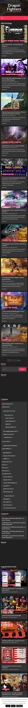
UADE (4, 115)
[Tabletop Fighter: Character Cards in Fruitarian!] (14, 655)
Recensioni (5, 470)
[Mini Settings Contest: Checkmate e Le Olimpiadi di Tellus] (14, 332)
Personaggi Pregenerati (9, 431)
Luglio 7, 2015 (12, 247)
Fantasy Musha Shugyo (9, 482)
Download (5, 40)
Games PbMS (5, 448)
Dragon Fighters (14, 7)
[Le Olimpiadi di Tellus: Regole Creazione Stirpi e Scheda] (14, 267)
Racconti (4, 467)
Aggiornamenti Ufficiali (9, 445)
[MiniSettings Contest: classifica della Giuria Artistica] (14, 199)
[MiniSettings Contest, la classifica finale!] (14, 135)
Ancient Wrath (7, 476)
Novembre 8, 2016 (13, 48)
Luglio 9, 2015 (12, 213)
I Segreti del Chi (6, 461)
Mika (4, 281)
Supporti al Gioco (7, 434)
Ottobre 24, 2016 (13, 81)
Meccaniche (5, 273)
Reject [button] (13, 706)
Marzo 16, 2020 (13, 642)
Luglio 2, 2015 (9, 281)
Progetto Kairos (15, 74)
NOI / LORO (16, 40)
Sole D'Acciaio (7, 505)
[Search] (25, 18)
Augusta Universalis (8, 455)
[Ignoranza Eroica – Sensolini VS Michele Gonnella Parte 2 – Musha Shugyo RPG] (14, 682)
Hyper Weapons (9, 421)
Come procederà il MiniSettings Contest (13, 311)
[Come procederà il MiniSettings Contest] (14, 300)
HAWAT (5, 458)
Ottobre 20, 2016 (10, 115)
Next (19, 360)
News (4, 74)
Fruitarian (5, 485)
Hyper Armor (8, 418)
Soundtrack (7, 437)
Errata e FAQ (5, 441)
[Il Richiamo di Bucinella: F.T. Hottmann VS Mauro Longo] (14, 578)
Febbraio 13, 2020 (13, 669)
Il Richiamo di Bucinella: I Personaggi (11, 615)
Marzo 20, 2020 (13, 617)
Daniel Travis (5, 48)
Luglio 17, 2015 (13, 147)
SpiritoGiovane (6, 179)
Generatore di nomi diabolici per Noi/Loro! (14, 178)
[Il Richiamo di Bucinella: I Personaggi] (14, 605)
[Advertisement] (12, 386)
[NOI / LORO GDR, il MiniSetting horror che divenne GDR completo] (14, 67)
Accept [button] (8, 706)
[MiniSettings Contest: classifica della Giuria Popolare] (14, 233)
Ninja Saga (6, 499)
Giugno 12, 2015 (13, 313)
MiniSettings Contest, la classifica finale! (13, 145)
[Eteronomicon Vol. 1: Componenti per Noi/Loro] (14, 34)
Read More (4, 55)
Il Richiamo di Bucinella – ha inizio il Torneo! (13, 640)
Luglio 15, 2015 (13, 179)
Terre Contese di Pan (8, 508)
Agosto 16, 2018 (13, 696)
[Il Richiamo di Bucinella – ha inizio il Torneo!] (14, 630)
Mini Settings (10, 40)
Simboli (7, 424)
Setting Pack (22, 40)
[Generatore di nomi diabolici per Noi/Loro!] (14, 167)
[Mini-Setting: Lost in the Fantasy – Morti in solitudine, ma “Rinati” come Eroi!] (14, 101)
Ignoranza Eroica (7, 488)
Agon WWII (6, 452)
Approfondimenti (6, 404)
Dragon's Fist (6, 479)
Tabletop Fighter (9, 427)
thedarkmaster (6, 81)
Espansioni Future (8, 411)
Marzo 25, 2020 (13, 591)
